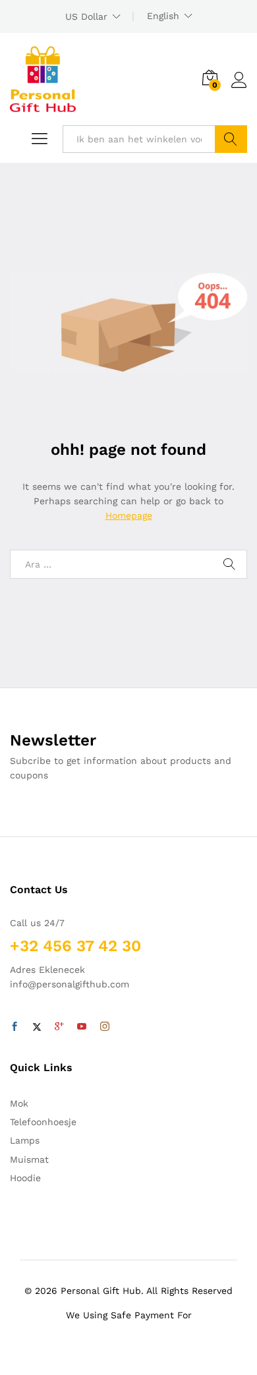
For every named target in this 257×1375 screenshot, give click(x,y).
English (163, 15)
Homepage (128, 515)
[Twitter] (37, 1027)
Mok (19, 1103)
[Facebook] (14, 1027)
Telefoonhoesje (43, 1122)
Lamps (25, 1140)
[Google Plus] (59, 1027)
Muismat (29, 1159)
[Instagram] (105, 1027)
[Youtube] (82, 1027)
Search (231, 139)
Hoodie (25, 1178)
